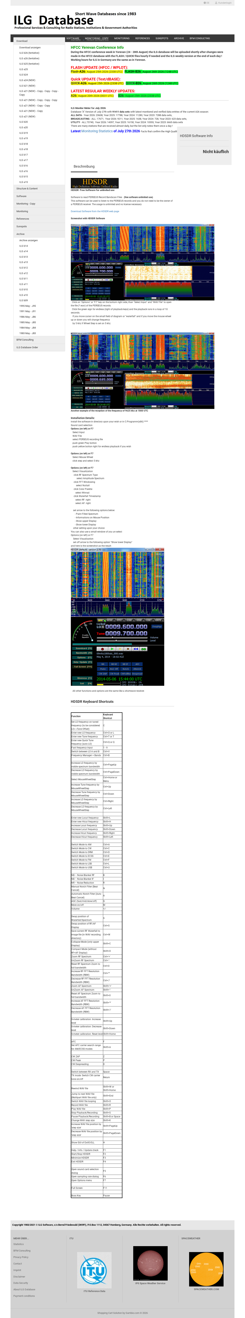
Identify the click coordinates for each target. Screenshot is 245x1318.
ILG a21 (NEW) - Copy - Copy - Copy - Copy (39, 93)
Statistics (18, 1244)
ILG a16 (23, 171)
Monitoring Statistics (97, 131)
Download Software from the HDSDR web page (95, 211)
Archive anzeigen (28, 240)
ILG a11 (23, 284)
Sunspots (21, 226)
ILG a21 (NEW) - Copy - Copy (34, 105)
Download (21, 41)
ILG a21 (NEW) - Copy (31, 111)
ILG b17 (23, 154)
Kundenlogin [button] (224, 3)
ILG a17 (23, 160)
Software (21, 196)
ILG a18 (23, 149)
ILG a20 (23, 127)
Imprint (17, 1270)
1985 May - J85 (27, 322)
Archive (20, 234)
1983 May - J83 (27, 333)
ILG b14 (23, 245)
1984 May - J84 (27, 327)
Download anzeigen (30, 47)
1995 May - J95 (27, 305)
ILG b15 (23, 176)
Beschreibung (84, 166)
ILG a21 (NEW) (27, 116)
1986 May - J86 (27, 316)
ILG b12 (23, 267)
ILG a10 (23, 295)
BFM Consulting (24, 339)
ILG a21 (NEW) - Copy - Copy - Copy (38, 100)
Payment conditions (24, 1295)
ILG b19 (23, 132)
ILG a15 (23, 182)
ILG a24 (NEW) (27, 80)
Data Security (20, 1282)
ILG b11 (23, 278)
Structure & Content (27, 188)
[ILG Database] (75, 20)
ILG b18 (23, 143)
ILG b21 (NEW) (27, 85)
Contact (17, 1263)
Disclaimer (19, 1276)
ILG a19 (23, 138)
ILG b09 (23, 300)
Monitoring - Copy (25, 203)
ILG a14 (23, 251)
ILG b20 (23, 121)
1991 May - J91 (27, 311)
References (22, 218)
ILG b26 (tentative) (29, 52)
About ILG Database (24, 1289)
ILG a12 (23, 273)
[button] (206, 3)
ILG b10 (23, 289)
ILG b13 (23, 256)
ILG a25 (23, 69)
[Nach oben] (234, 1312)
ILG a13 (23, 262)
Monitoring (22, 211)
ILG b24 (23, 74)
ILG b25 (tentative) (29, 63)
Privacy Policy (20, 1257)
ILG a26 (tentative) (29, 58)
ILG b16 (23, 165)
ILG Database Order (27, 347)
